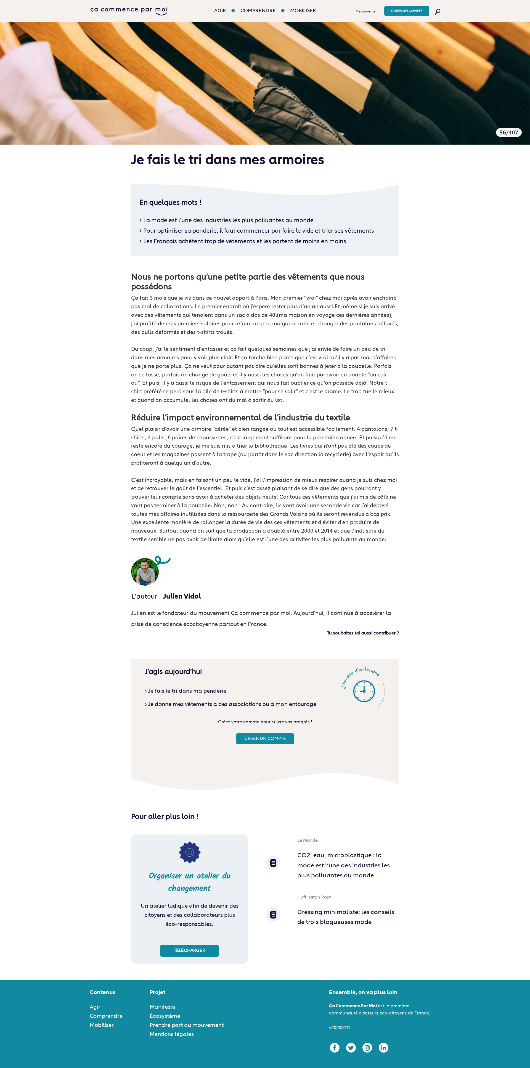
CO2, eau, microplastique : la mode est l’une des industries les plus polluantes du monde (343, 865)
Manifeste (162, 1007)
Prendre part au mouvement (187, 1025)
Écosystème (165, 1016)
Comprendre (258, 10)
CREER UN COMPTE (406, 11)
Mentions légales (172, 1034)
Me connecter (366, 11)
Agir (220, 10)
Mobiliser (303, 10)
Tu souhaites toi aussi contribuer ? (363, 633)
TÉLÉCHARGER (189, 951)
